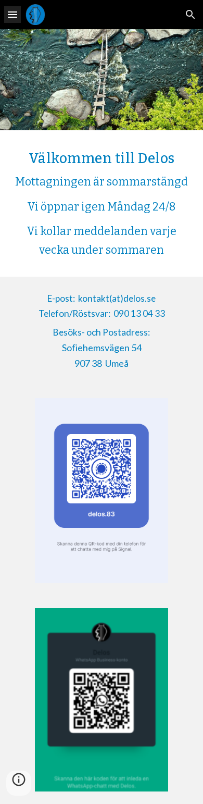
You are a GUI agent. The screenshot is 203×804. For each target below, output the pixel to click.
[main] (101, 203)
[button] (12, 14)
